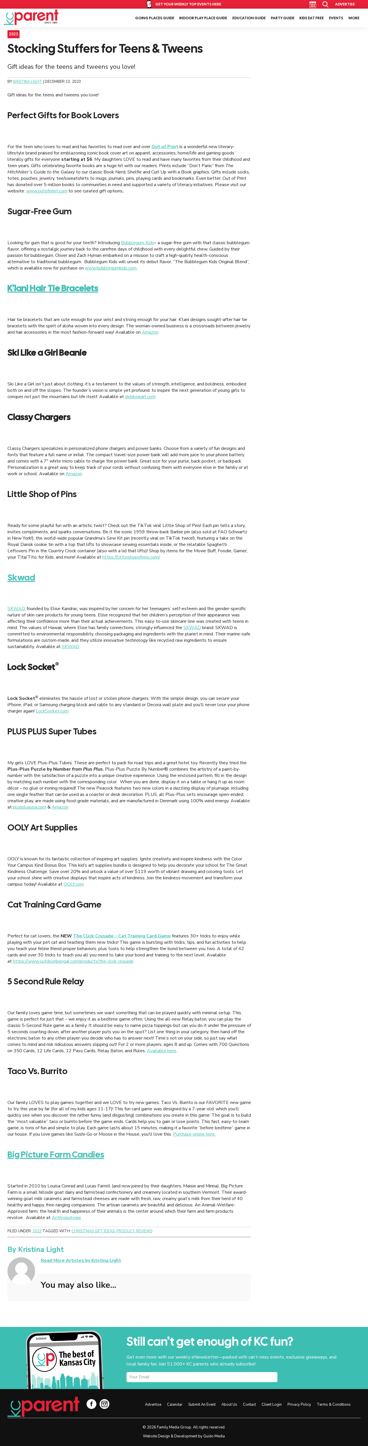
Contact (249, 1404)
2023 (13, 34)
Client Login (272, 1404)
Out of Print (165, 147)
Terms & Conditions (334, 1404)
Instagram (104, 1404)
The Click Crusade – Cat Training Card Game (122, 936)
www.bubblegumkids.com (111, 268)
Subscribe (309, 1377)
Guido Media (214, 1436)
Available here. (162, 1051)
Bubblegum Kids (137, 243)
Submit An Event (202, 1404)
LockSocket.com (52, 711)
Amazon (150, 332)
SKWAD (16, 608)
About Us (229, 1404)
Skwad (21, 577)
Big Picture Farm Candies (55, 1154)
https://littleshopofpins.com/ (131, 557)
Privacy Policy (299, 1404)
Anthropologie (66, 1217)
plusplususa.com (29, 807)
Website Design (156, 1436)
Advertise (345, 4)
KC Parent (31, 17)
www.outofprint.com (46, 191)
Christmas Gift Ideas (93, 1231)
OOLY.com (74, 884)
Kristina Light (41, 1249)
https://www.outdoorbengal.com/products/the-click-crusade (73, 961)
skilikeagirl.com (140, 397)
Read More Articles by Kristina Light (81, 1260)
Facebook (92, 1404)
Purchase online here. (194, 1134)
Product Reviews (134, 1231)
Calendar (312, 4)
